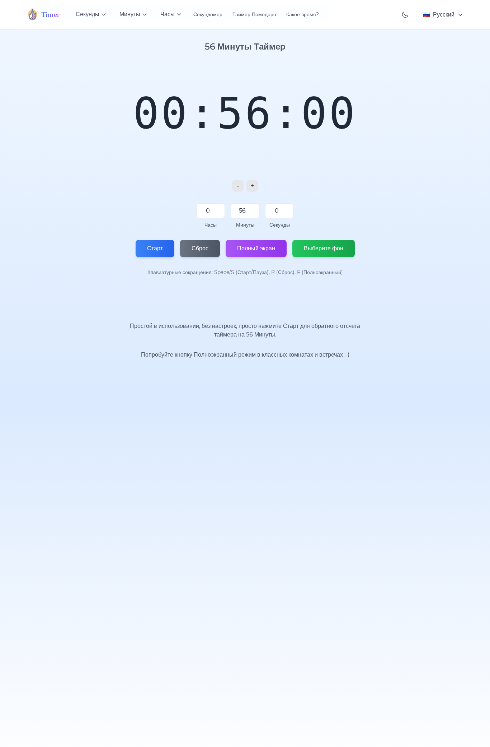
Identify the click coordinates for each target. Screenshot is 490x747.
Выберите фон (323, 248)
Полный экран (256, 248)
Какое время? (302, 14)
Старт (155, 248)
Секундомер (207, 14)
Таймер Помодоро (254, 14)
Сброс (200, 248)
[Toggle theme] (405, 14)
